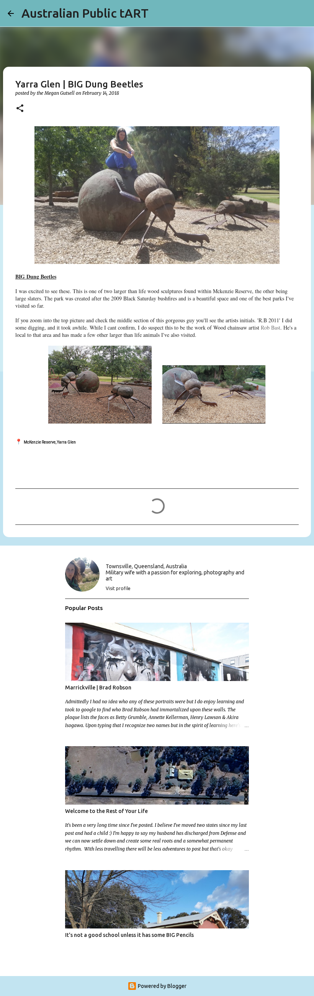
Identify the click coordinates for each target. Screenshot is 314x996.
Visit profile (118, 588)
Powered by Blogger (161, 986)
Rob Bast (270, 327)
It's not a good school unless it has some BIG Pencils (129, 935)
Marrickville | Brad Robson (98, 687)
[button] (20, 109)
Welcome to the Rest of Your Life (106, 811)
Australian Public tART (85, 13)
